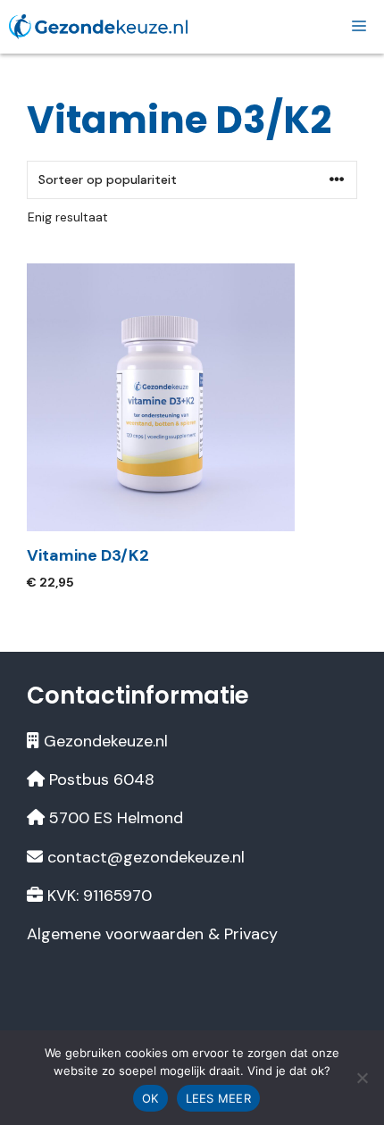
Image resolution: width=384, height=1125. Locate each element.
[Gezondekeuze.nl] (98, 26)
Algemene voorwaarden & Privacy (152, 934)
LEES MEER (218, 1098)
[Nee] (362, 1078)
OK (150, 1098)
